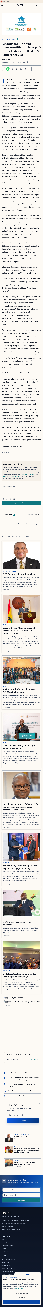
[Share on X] (12, 69)
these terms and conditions (12, 476)
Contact (4, 1248)
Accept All (21, 1302)
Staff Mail (5, 1251)
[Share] (25, 69)
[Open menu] (3, 5)
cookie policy (19, 1289)
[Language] (36, 5)
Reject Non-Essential (21, 1293)
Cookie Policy (6, 1265)
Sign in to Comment (22, 503)
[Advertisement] (21, 1027)
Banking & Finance (9, 39)
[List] (14, 499)
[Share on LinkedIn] (21, 69)
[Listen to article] (3, 69)
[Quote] (10, 499)
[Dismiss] (39, 1103)
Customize (21, 1297)
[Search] (40, 5)
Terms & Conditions (8, 1259)
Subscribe (22, 509)
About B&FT (6, 1239)
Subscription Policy (8, 1271)
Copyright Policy (7, 1274)
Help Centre (5, 1242)
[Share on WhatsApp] (8, 69)
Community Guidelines (9, 1268)
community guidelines (28, 474)
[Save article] (30, 69)
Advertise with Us (7, 1245)
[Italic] (6, 499)
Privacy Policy (6, 1262)
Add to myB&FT (24, 39)
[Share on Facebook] (16, 69)
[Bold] (3, 499)
